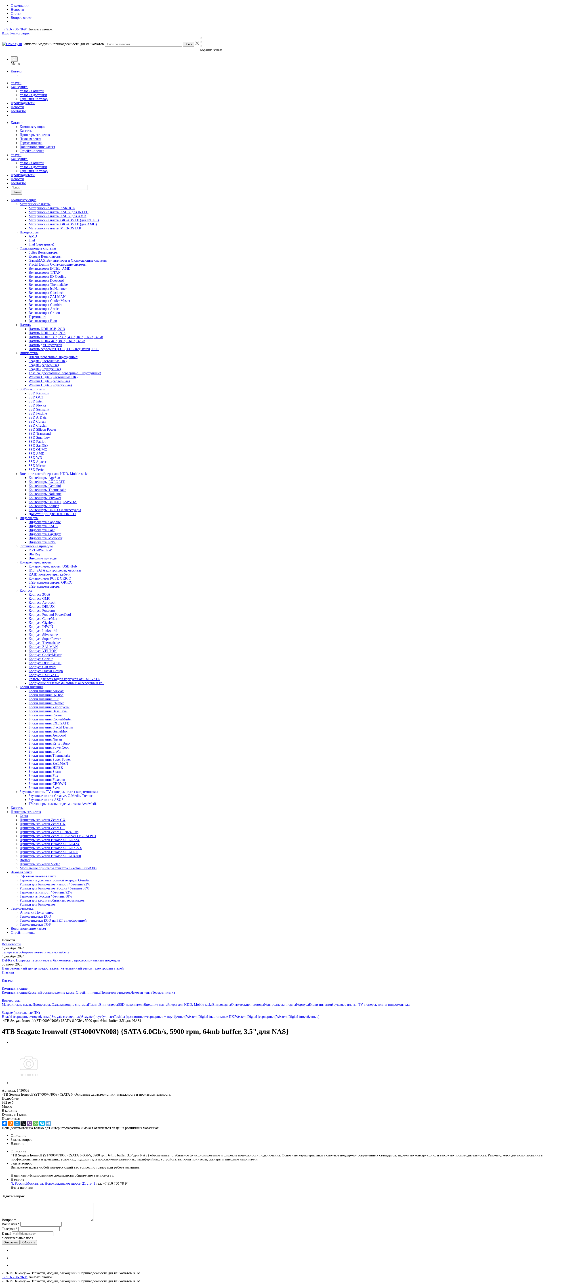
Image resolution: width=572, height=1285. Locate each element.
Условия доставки (33, 95)
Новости (17, 107)
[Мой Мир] (17, 1123)
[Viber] (29, 1123)
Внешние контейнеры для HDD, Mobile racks (178, 1004)
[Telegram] (48, 1123)
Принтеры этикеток (35, 135)
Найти (17, 192)
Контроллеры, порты (280, 1004)
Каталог (17, 71)
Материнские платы (17, 1004)
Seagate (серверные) (66, 1016)
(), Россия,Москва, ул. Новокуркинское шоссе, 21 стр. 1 (53, 1183)
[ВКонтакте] (4, 1123)
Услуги (16, 83)
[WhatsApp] (35, 1123)
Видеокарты (221, 1004)
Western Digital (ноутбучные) (297, 1016)
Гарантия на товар (34, 99)
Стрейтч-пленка (32, 151)
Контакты (18, 111)
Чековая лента (30, 139)
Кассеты (26, 131)
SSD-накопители (131, 1004)
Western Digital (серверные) (255, 1016)
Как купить (19, 87)
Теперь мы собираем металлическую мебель (35, 952)
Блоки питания (320, 1004)
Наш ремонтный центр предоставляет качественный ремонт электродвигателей (63, 968)
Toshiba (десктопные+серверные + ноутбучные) (150, 1016)
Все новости (11, 944)
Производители (23, 103)
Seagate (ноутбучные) (98, 1016)
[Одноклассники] (10, 1123)
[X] (23, 1123)
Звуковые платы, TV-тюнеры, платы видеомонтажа (371, 1004)
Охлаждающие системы (70, 1004)
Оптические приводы (247, 1004)
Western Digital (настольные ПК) (210, 1016)
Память (93, 1004)
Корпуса (302, 1004)
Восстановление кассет (37, 147)
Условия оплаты (32, 91)
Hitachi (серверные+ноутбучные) (26, 1016)
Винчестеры (108, 1004)
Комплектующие (32, 127)
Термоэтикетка (31, 143)
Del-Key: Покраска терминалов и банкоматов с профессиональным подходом (61, 960)
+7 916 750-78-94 (14, 29)
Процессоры (42, 1004)
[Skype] (42, 1123)
